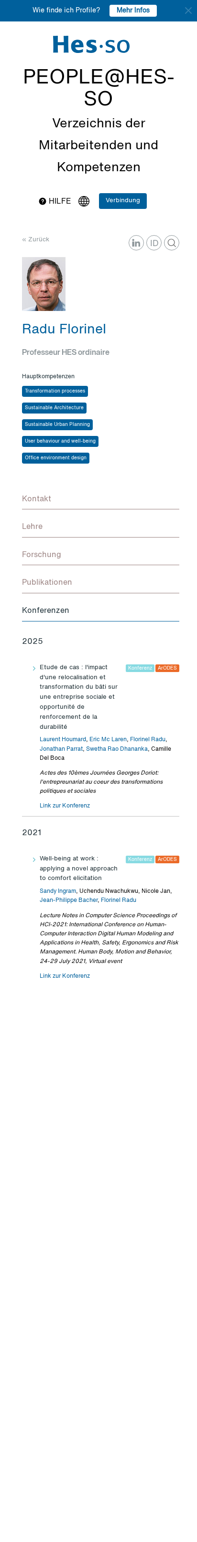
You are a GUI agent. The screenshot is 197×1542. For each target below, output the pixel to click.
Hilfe (59, 202)
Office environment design (56, 457)
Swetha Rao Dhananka (117, 749)
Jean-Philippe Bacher (69, 900)
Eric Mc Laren (108, 740)
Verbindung (123, 200)
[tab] (100, 500)
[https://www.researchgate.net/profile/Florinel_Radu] (171, 242)
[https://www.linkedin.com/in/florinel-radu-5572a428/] (136, 242)
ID (154, 243)
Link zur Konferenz (65, 806)
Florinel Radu (147, 740)
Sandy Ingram (58, 891)
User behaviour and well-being (60, 441)
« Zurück (35, 240)
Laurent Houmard (63, 740)
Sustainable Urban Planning (57, 424)
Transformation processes (55, 391)
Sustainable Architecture (54, 407)
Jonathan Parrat (61, 749)
